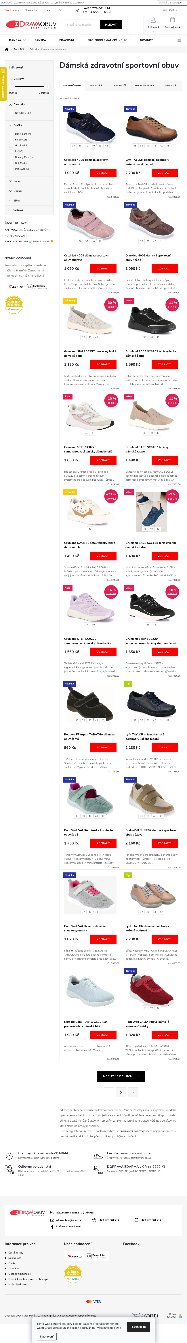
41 (99, 145)
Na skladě (22, 113)
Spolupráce (31, 10)
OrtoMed (21, 163)
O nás (47, 10)
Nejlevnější (96, 85)
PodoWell (21, 169)
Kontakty (13, 1268)
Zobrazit (103, 173)
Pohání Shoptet (172, 1315)
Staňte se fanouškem (68, 1226)
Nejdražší (120, 85)
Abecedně (170, 85)
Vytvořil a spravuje (137, 1315)
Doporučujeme (72, 85)
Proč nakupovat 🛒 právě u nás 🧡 (29, 241)
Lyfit (18, 151)
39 (86, 145)
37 (73, 145)
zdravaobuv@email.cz (68, 1220)
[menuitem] (17, 40)
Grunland (21, 145)
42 (106, 145)
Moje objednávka (17, 1284)
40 (93, 145)
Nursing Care (23, 157)
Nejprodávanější (145, 85)
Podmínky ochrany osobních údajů (28, 1279)
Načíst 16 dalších (118, 1076)
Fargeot (20, 139)
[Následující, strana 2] (121, 1092)
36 (141, 241)
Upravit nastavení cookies (82, 1315)
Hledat (111, 25)
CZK (171, 10)
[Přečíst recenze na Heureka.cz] (29, 305)
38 (80, 145)
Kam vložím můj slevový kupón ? (27, 230)
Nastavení (47, 1337)
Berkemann (22, 134)
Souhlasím (139, 1327)
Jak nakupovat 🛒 (17, 235)
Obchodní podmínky (19, 1274)
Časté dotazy (12, 10)
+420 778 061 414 (108, 1220)
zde (118, 1328)
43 (167, 145)
